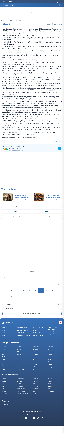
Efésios (19, 384)
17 (10, 5)
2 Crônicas (20, 354)
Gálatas (19, 381)
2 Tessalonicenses (22, 394)
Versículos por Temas (23, 335)
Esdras (19, 357)
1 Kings (12, 20)
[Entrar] (51, 1)
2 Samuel (4, 369)
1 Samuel (4, 367)
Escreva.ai (5, 404)
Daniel (34, 362)
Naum (50, 354)
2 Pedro (50, 379)
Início (3, 327)
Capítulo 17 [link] (18, 20)
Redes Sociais (37, 332)
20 (58, 290)
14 (23, 290)
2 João (50, 384)
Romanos (4, 391)
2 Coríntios (20, 379)
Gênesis (4, 347)
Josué (3, 359)
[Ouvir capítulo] (60, 5)
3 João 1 (16, 211)
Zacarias (50, 364)
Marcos (4, 381)
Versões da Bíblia (22, 327)
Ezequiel (35, 359)
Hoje (3, 330)
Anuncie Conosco (38, 335)
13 (17, 290)
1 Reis (19, 347)
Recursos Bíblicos (22, 332)
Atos (3, 389)
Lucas (3, 384)
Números (4, 354)
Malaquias (51, 367)
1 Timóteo (36, 379)
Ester (18, 362)
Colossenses (21, 389)
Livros (6, 20)
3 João (50, 386)
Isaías (34, 352)
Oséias (35, 364)
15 (29, 290)
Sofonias (50, 359)
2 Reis (19, 349)
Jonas (49, 349)
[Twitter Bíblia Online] (42, 418)
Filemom (35, 386)
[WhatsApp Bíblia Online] (30, 418)
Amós (34, 369)
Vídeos (35, 330)
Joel (34, 367)
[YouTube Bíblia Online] (26, 418)
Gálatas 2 (48, 211)
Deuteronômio (6, 357)
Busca (3, 335)
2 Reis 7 (48, 217)
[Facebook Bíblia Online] (34, 418)
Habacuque (51, 357)
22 (11, 296)
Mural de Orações (38, 327)
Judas (49, 389)
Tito (34, 384)
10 (58, 284)
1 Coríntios (5, 394)
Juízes (3, 362)
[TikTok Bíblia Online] (38, 418)
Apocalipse (51, 391)
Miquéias (50, 352)
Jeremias (35, 354)
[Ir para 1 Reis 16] (3, 141)
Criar (55, 24)
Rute (3, 364)
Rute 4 (48, 206)
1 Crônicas (20, 352)
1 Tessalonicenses (22, 391)
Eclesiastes (36, 347)
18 (46, 290)
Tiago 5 (16, 206)
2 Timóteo (36, 381)
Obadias (50, 347)
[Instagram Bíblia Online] (22, 418)
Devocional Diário (22, 330)
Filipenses (20, 386)
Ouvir (48, 24)
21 (5, 296)
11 (5, 290)
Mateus (4, 379)
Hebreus (35, 389)
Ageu (49, 362)
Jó (17, 364)
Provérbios (20, 369)
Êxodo (4, 349)
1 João (50, 381)
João (3, 386)
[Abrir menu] (59, 1)
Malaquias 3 (16, 217)
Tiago (34, 391)
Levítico (4, 352)
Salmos (19, 367)
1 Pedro (35, 394)
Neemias (19, 359)
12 (11, 290)
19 (52, 290)
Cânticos (35, 349)
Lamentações (37, 357)
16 (35, 290)
